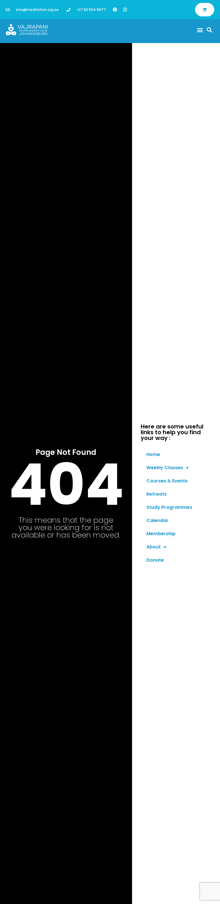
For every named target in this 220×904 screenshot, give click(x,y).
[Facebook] (115, 9)
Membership (161, 533)
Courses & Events (167, 481)
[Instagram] (125, 9)
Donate (155, 560)
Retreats (156, 494)
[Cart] (204, 9)
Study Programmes (169, 507)
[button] (200, 29)
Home (153, 454)
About (153, 547)
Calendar (157, 520)
